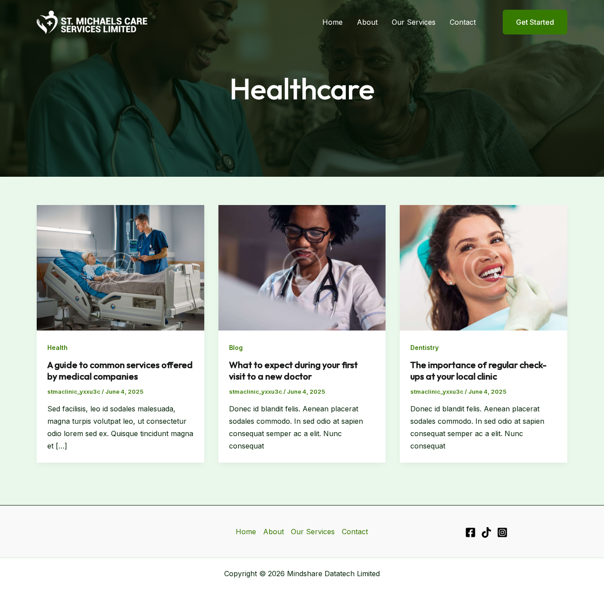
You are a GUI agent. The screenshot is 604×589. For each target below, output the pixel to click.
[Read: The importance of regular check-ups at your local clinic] (483, 266)
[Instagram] (502, 532)
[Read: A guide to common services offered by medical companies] (120, 266)
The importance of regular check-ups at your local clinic (478, 370)
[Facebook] (470, 532)
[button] (529, 22)
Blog (236, 347)
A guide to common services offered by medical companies (120, 370)
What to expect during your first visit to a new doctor (293, 370)
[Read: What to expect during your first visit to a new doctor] (302, 266)
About (367, 22)
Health (57, 347)
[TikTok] (486, 532)
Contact (463, 22)
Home (332, 22)
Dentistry (424, 347)
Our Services (414, 22)
